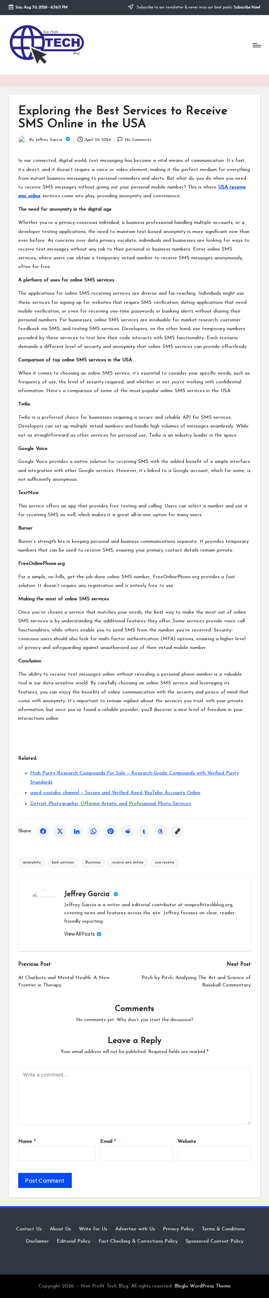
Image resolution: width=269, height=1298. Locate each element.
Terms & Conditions (223, 1229)
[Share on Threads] (160, 831)
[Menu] (256, 45)
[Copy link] (177, 831)
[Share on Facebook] (43, 831)
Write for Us (93, 1229)
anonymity (32, 863)
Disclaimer (37, 1241)
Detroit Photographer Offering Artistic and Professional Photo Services (110, 803)
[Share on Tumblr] (144, 831)
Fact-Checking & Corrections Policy (138, 1241)
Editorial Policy (73, 1241)
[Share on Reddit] (127, 831)
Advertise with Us (135, 1229)
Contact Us (29, 1229)
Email (108, 1141)
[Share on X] (60, 831)
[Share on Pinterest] (110, 831)
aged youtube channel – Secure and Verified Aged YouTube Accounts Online (115, 792)
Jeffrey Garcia (88, 894)
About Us (60, 1229)
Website (187, 1141)
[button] (83, 933)
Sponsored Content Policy (214, 1241)
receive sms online (127, 863)
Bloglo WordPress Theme (202, 1286)
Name (27, 1141)
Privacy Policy (178, 1229)
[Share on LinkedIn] (76, 831)
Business (93, 863)
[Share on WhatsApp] (93, 831)
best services (63, 863)
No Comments (138, 140)
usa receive (164, 863)
